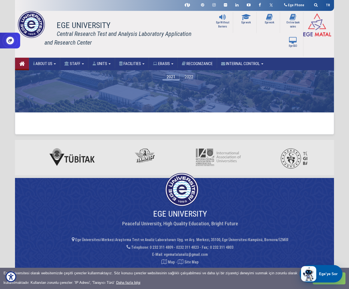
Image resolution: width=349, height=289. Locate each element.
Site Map (190, 262)
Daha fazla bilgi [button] (128, 283)
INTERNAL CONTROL (243, 63)
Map (171, 262)
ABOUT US (44, 63)
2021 (171, 76)
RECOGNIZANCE (199, 63)
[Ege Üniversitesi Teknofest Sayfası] (188, 4)
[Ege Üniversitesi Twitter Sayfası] (272, 4)
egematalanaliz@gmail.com (186, 254)
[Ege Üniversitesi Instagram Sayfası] (214, 4)
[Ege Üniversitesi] (315, 4)
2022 (189, 76)
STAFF (75, 63)
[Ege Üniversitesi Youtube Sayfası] (249, 4)
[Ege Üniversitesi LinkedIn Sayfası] (237, 4)
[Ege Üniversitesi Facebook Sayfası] (260, 4)
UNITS (102, 63)
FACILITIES (132, 63)
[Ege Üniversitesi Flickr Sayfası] (225, 4)
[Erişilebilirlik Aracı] (10, 276)
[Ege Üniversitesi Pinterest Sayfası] (202, 4)
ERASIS (164, 63)
